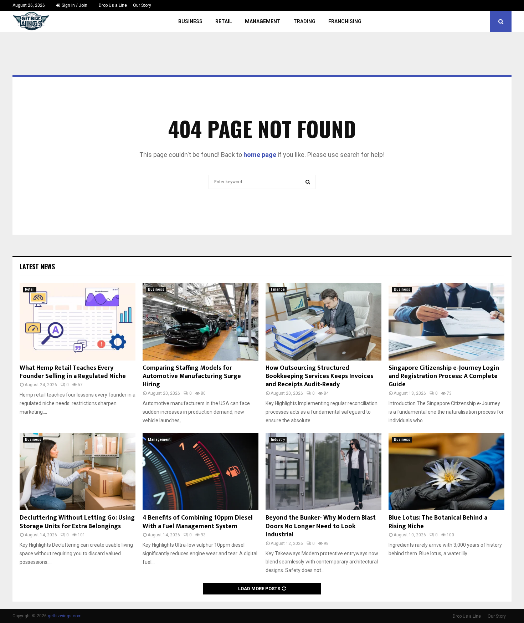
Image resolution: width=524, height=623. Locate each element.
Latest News (37, 266)
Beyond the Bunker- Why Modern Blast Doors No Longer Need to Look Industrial (321, 526)
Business (190, 21)
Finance (278, 289)
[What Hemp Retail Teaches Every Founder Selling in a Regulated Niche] (77, 322)
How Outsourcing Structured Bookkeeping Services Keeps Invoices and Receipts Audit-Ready (319, 376)
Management (263, 21)
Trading (304, 21)
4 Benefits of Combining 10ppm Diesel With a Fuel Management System (198, 521)
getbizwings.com (65, 615)
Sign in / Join (74, 5)
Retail (223, 21)
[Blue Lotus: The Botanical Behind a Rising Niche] (446, 472)
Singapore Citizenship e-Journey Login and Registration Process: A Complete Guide (444, 376)
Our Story (142, 5)
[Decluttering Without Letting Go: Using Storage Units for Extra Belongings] (77, 472)
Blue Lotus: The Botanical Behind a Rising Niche (438, 521)
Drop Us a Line (113, 5)
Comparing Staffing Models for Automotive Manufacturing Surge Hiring (192, 376)
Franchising (344, 21)
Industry (278, 439)
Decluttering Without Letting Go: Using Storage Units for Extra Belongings (77, 521)
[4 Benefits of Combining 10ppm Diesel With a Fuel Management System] (200, 472)
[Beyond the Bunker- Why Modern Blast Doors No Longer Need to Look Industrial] (323, 472)
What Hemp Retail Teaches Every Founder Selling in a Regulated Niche (73, 372)
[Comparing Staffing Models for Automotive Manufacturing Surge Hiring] (200, 322)
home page (259, 154)
